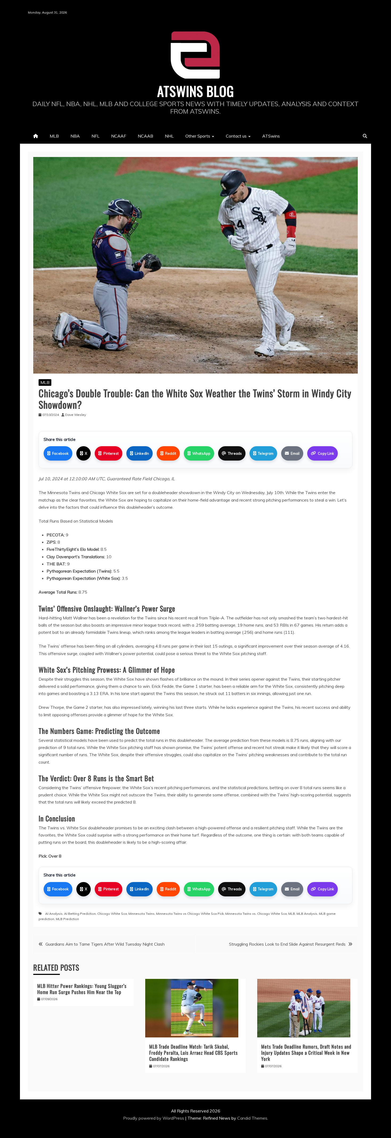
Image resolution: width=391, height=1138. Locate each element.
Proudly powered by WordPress (154, 1118)
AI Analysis (54, 914)
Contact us (236, 136)
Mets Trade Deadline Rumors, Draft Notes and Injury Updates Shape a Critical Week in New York (306, 1052)
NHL (169, 136)
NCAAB (145, 136)
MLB (54, 136)
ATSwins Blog (195, 91)
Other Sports (197, 136)
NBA (75, 136)
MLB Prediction (67, 919)
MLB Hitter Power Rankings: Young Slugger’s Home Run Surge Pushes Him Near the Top (82, 988)
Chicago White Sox (112, 914)
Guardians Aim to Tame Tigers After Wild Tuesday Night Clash (105, 944)
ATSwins (271, 136)
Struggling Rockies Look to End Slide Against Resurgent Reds (287, 944)
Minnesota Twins (141, 914)
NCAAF (118, 136)
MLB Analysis (307, 914)
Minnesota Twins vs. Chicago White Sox (256, 914)
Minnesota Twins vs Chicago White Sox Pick (190, 914)
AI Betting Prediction (80, 914)
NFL (95, 136)
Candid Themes (252, 1118)
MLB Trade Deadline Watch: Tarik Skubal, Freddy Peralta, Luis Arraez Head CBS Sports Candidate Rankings (193, 1052)
